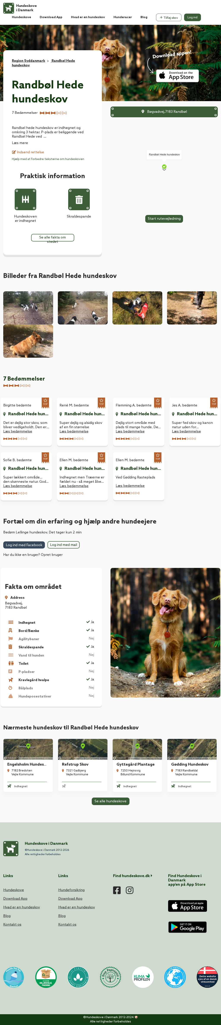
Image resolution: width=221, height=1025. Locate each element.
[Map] (164, 167)
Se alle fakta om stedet (52, 238)
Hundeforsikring (71, 890)
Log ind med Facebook (24, 545)
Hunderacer (123, 17)
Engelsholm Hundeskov (28, 764)
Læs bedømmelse (17, 431)
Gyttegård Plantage (136, 764)
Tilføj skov (170, 18)
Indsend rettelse (30, 152)
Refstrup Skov (75, 764)
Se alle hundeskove (110, 801)
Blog (143, 17)
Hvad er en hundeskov (88, 17)
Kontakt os (12, 925)
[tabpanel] (28, 765)
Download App (51, 17)
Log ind (192, 17)
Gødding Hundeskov (189, 764)
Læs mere (20, 143)
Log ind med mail (63, 545)
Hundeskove (21, 17)
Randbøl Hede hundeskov (28, 414)
